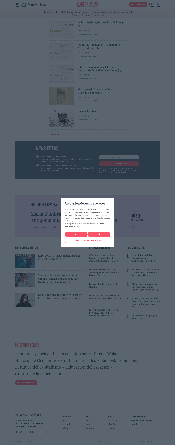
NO (76, 234)
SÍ (99, 234)
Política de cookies (72, 226)
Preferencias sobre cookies (87, 241)
